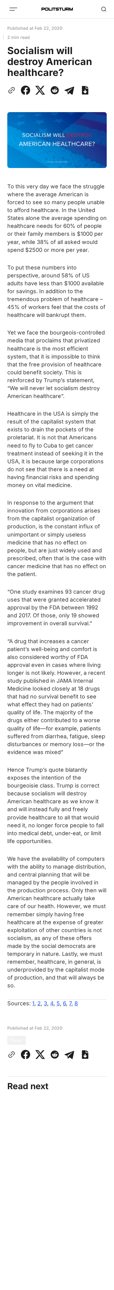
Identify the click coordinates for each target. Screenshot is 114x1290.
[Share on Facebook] (25, 90)
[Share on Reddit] (54, 90)
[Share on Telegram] (69, 90)
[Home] (57, 9)
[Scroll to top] (102, 1283)
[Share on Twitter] (40, 90)
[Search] (104, 9)
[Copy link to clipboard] (12, 90)
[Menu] (13, 9)
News (16, 1040)
